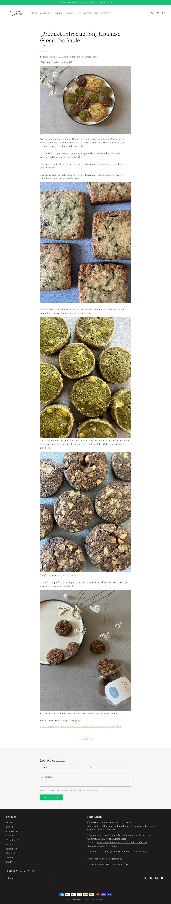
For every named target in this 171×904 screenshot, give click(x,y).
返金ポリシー (11, 853)
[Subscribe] (48, 878)
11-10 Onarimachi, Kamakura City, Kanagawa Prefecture (126, 825)
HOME (9, 822)
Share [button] (45, 51)
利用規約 (10, 857)
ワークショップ (12, 840)
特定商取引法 (11, 849)
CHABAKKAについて (15, 831)
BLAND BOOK (12, 835)
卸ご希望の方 (11, 844)
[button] (152, 13)
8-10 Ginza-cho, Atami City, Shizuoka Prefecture (122, 842)
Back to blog (87, 738)
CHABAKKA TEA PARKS (81, 899)
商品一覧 (10, 827)
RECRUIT (10, 862)
